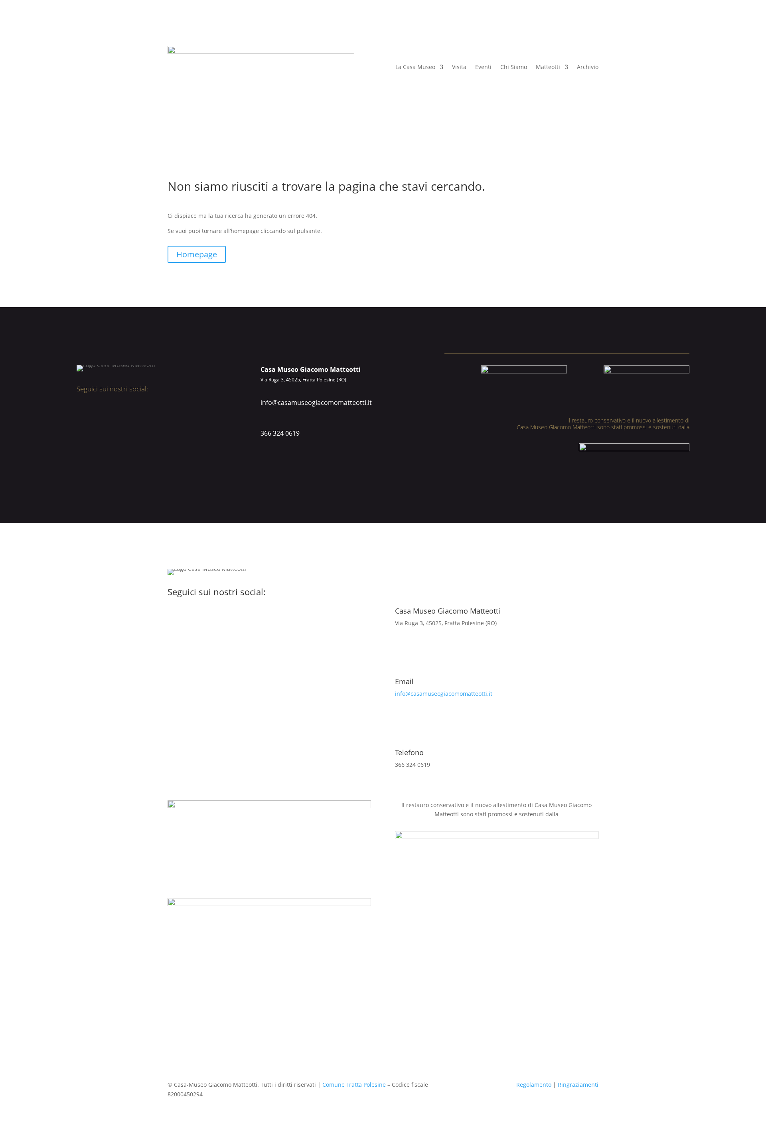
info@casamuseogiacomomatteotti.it (316, 402)
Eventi (483, 67)
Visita (459, 67)
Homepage (196, 254)
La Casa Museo (415, 67)
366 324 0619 (280, 433)
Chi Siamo (513, 67)
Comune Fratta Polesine (354, 1084)
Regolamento (533, 1084)
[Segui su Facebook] (81, 410)
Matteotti (548, 67)
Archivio (587, 67)
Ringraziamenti (578, 1084)
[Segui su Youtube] (108, 410)
